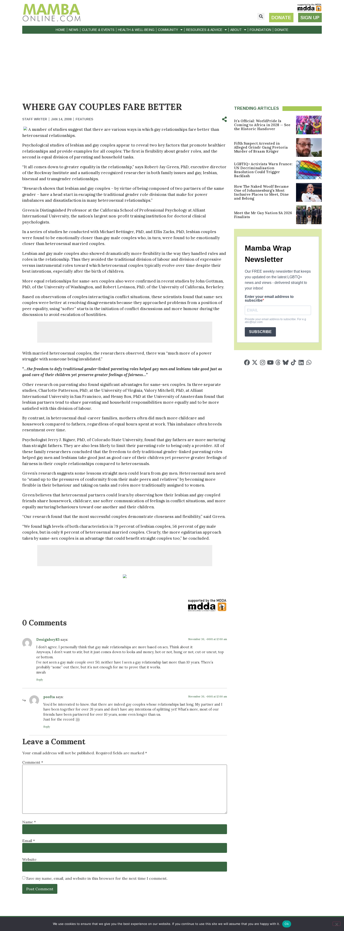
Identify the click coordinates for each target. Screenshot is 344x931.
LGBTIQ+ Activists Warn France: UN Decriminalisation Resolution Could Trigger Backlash (263, 170)
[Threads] (278, 362)
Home (60, 30)
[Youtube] (270, 362)
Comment (32, 762)
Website (29, 859)
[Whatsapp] (309, 362)
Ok (287, 924)
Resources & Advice (204, 30)
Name (29, 822)
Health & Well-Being (136, 30)
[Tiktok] (293, 362)
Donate (281, 30)
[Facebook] (247, 362)
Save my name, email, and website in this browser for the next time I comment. (97, 878)
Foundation (260, 30)
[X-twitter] (255, 362)
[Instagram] (262, 362)
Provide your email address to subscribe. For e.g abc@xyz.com (275, 320)
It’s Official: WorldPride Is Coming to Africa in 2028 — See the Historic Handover (262, 125)
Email (28, 841)
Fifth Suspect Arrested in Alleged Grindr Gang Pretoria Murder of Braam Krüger (261, 147)
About (236, 30)
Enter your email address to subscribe (269, 298)
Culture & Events (98, 30)
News (73, 30)
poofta (49, 697)
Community (168, 30)
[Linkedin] (301, 362)
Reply (39, 679)
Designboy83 (48, 640)
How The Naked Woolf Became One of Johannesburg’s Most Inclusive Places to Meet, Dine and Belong (261, 192)
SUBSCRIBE (260, 332)
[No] (336, 924)
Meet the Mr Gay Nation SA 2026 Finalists (263, 215)
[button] (260, 16)
